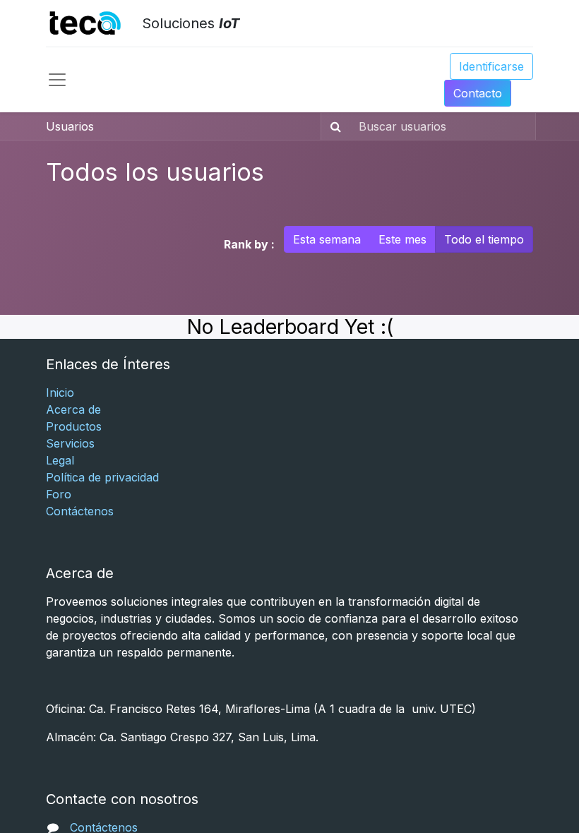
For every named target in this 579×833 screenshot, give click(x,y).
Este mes (402, 239)
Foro (58, 494)
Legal (60, 460)
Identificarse (491, 66)
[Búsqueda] (333, 126)
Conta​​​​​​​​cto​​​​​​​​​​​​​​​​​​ (477, 93)
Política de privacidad (102, 477)
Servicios (70, 443)
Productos (74, 426)
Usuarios (70, 126)
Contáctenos (80, 511)
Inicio (60, 392)
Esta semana (327, 239)
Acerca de (73, 409)
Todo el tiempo (484, 239)
